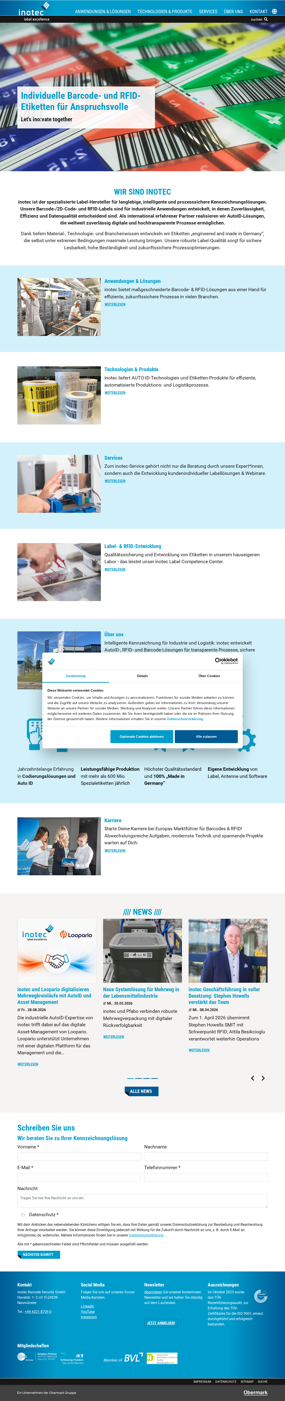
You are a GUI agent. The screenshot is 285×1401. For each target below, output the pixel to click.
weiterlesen (115, 304)
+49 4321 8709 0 (38, 1312)
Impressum (202, 1381)
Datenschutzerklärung (146, 1235)
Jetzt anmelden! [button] (161, 1323)
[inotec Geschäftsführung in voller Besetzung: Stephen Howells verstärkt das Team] (228, 951)
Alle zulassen (206, 736)
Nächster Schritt (38, 1255)
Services (208, 11)
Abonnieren (153, 1292)
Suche (263, 1381)
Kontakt (259, 11)
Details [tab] (142, 676)
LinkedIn (87, 1306)
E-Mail (25, 1167)
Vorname (28, 1147)
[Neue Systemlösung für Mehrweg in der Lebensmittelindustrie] (142, 951)
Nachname (155, 1147)
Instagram (89, 1317)
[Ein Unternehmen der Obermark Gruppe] (256, 1393)
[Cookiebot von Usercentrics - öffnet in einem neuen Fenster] (218, 661)
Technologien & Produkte (164, 11)
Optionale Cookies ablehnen (142, 736)
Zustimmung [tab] (76, 676)
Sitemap (247, 1381)
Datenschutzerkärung (185, 719)
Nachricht (27, 1188)
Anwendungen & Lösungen (103, 11)
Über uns (233, 11)
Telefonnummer (162, 1167)
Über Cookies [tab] (209, 676)
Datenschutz (225, 1381)
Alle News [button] (141, 1091)
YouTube (88, 1312)
